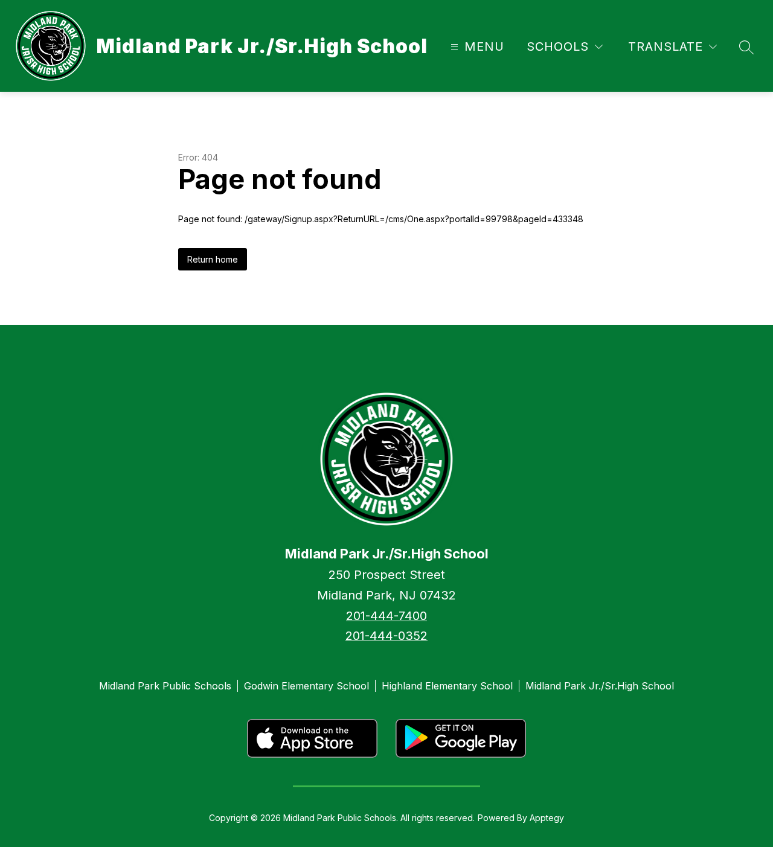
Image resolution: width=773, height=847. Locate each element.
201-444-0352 (386, 635)
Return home (212, 259)
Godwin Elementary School (306, 686)
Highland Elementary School (447, 686)
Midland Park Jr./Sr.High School (599, 686)
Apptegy (547, 818)
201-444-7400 (386, 616)
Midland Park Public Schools (165, 686)
